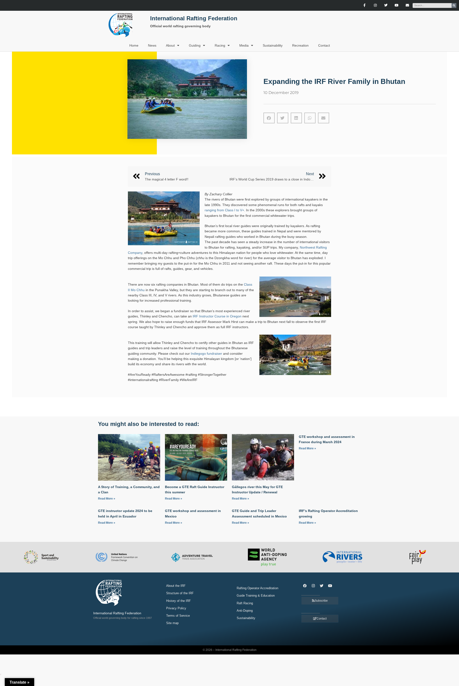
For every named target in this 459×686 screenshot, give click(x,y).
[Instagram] (375, 5)
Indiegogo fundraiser (206, 353)
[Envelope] (407, 5)
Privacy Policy (176, 608)
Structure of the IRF (180, 593)
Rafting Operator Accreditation (257, 588)
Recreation (300, 45)
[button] (269, 118)
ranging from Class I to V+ (224, 210)
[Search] (454, 5)
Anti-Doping (245, 610)
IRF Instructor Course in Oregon (217, 316)
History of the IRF (178, 601)
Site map (172, 623)
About (170, 45)
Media (244, 45)
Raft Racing (245, 603)
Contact (324, 45)
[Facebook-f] (364, 5)
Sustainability (273, 45)
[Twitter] (386, 5)
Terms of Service (178, 615)
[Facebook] (304, 585)
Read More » (106, 498)
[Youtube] (396, 5)
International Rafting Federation (193, 18)
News (152, 45)
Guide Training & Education (256, 595)
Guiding (195, 45)
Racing (220, 45)
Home (133, 45)
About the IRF (176, 586)
